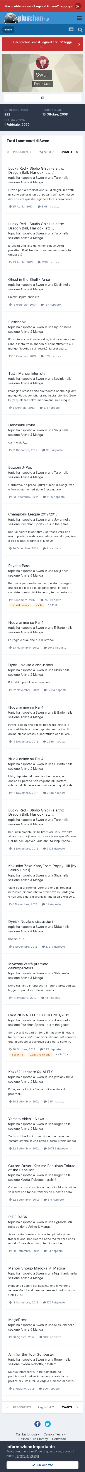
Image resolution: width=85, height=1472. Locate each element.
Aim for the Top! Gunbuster (31, 1354)
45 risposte (52, 997)
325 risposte (52, 1049)
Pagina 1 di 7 (46, 152)
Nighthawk (61, 1273)
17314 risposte (57, 690)
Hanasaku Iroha (21, 425)
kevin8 (59, 378)
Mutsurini (60, 1325)
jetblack (59, 1077)
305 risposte (54, 450)
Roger (58, 1124)
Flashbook (17, 322)
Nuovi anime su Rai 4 (26, 622)
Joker (58, 519)
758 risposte (52, 600)
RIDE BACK (17, 1217)
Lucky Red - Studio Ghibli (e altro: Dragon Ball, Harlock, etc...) (36, 170)
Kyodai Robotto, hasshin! (38, 1179)
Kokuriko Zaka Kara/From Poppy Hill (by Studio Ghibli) (42, 868)
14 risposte (53, 548)
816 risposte (55, 1199)
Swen (40, 177)
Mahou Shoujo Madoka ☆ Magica (36, 1268)
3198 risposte (50, 206)
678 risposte (52, 356)
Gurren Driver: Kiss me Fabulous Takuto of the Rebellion (41, 1168)
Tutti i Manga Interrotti (26, 373)
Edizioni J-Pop (20, 467)
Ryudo (58, 327)
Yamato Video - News (26, 1119)
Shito (57, 973)
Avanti (66, 152)
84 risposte (55, 1251)
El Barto (59, 627)
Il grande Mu (63, 1222)
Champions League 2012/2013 (33, 514)
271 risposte (51, 407)
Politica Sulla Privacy (33, 1439)
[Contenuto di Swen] (42, 98)
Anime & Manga (32, 182)
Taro (57, 177)
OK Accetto (44, 1465)
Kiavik (58, 284)
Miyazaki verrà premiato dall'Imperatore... (28, 966)
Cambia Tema (54, 1434)
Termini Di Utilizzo (27, 1455)
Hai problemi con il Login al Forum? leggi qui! (39, 6)
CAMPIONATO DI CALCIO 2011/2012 (38, 1015)
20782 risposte (57, 1148)
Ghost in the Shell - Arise (29, 279)
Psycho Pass (19, 566)
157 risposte (52, 304)
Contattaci (59, 1439)
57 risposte (53, 904)
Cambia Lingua (27, 1434)
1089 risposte (51, 1337)
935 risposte (56, 1101)
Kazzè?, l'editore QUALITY (30, 1072)
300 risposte (51, 1388)
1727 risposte (55, 1302)
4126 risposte (55, 496)
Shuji (57, 430)
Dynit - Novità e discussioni (30, 665)
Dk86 (58, 670)
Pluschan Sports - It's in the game (45, 524)
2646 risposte (56, 647)
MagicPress (17, 1320)
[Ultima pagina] (77, 152)
